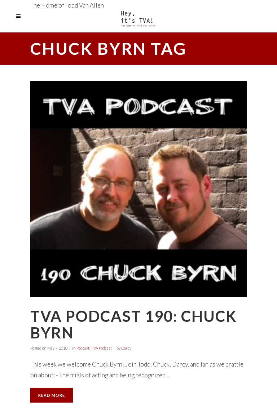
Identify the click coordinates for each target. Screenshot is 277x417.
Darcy (126, 348)
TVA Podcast (101, 348)
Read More (51, 395)
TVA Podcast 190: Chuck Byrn (133, 324)
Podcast (82, 348)
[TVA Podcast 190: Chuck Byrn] (138, 189)
